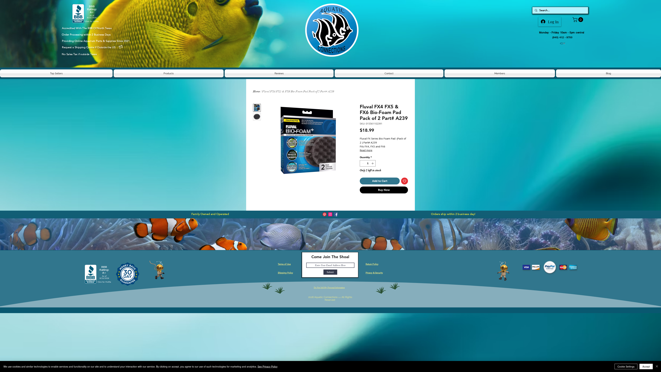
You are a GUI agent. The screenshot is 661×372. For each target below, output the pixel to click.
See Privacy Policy (267, 366)
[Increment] (373, 163)
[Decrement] (362, 163)
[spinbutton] (368, 163)
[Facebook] (336, 214)
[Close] (657, 366)
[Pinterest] (325, 214)
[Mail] (120, 47)
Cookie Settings (625, 366)
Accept (646, 366)
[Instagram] (330, 214)
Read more (366, 150)
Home (256, 91)
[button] (578, 19)
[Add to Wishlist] (404, 181)
